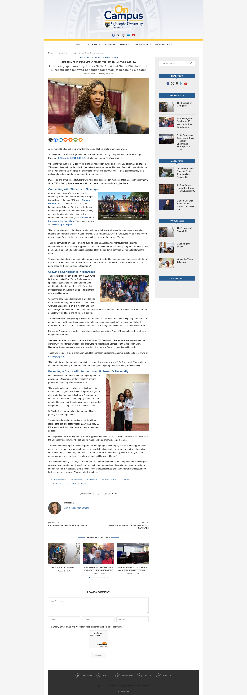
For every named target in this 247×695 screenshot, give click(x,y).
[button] (52, 560)
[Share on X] (109, 494)
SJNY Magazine (141, 44)
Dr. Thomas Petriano (58, 479)
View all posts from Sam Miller (77, 508)
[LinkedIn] (128, 35)
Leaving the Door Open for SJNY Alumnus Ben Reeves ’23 (185, 172)
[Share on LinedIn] (112, 494)
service (83, 218)
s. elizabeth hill (56, 483)
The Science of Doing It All (64, 567)
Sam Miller (90, 73)
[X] (118, 35)
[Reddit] (65, 140)
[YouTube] (133, 35)
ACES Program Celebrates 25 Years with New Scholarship (184, 122)
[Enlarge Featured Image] (98, 79)
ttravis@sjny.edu (56, 356)
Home (78, 44)
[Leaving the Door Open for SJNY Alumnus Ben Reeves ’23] (166, 172)
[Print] (70, 140)
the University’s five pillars (61, 221)
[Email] (75, 140)
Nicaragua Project (63, 225)
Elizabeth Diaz (92, 479)
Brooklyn (109, 44)
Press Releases (163, 44)
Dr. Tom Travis (76, 479)
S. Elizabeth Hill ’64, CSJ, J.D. (72, 158)
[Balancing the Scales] (166, 247)
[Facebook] (113, 35)
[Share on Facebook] (106, 494)
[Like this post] (100, 494)
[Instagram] (123, 35)
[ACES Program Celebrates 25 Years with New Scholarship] (98, 553)
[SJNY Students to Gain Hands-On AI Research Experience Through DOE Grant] (133, 553)
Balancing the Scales (183, 245)
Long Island (91, 44)
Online (124, 44)
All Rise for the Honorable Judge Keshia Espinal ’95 (186, 188)
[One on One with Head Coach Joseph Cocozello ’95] (166, 204)
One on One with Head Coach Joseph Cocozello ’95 (186, 205)
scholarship (72, 483)
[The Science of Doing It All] (64, 553)
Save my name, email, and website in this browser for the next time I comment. (86, 627)
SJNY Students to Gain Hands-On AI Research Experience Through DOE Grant (185, 142)
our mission (126, 479)
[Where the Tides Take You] (166, 263)
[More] (80, 140)
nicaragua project (109, 479)
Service (84, 483)
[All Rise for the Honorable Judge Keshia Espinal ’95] (166, 189)
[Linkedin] (61, 140)
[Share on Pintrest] (116, 494)
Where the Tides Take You (185, 260)
